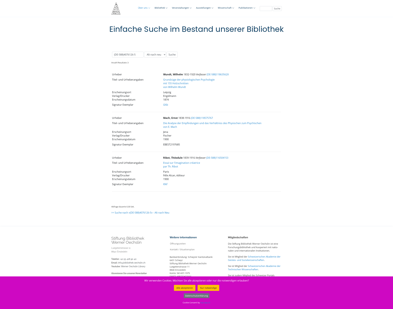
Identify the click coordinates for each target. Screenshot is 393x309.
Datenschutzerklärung (196, 295)
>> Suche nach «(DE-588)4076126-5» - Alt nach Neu (140, 212)
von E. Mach (170, 127)
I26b (165, 104)
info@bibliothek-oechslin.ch (131, 262)
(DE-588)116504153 (217, 157)
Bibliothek (160, 7)
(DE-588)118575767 (202, 118)
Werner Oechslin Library (133, 266)
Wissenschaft (225, 7)
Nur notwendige (208, 287)
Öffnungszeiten (178, 243)
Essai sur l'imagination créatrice (181, 162)
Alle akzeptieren (184, 287)
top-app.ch (205, 302)
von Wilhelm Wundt (174, 87)
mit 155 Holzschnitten (176, 83)
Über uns (143, 7)
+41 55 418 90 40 (128, 259)
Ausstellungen (203, 7)
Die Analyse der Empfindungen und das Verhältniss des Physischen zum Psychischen (212, 123)
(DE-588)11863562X (218, 74)
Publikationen (246, 7)
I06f (165, 184)
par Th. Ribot (170, 166)
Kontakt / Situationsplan (182, 249)
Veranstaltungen (181, 7)
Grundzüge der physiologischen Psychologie (189, 79)
